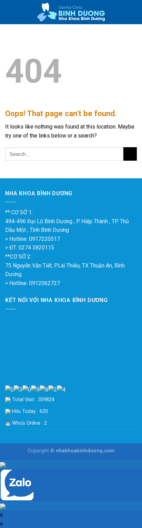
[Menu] (9, 11)
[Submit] (130, 154)
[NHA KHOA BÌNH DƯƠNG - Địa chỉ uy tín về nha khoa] (71, 12)
